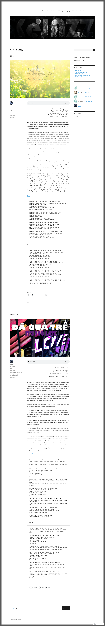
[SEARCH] (94, 50)
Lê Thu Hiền (18, 114)
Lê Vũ (79, 92)
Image (11, 110)
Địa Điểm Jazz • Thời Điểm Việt (47, 11)
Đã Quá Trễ (14, 314)
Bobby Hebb (12, 114)
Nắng (12, 56)
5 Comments (12, 117)
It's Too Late (17, 372)
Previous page (64, 608)
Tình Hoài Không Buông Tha (81, 72)
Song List (93, 11)
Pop (14, 112)
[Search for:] (83, 49)
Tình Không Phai (78, 70)
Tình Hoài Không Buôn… (83, 104)
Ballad (11, 112)
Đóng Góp (67, 11)
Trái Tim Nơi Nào (78, 76)
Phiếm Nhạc (75, 11)
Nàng (11, 115)
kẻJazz (11, 106)
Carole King (12, 372)
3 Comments (12, 377)
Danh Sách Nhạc (84, 11)
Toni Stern (12, 375)
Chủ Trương (60, 11)
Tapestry (15, 374)
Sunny (13, 115)
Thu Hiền (20, 374)
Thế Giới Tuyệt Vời (79, 73)
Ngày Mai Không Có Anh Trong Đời (82, 75)
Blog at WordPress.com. (16, 619)
